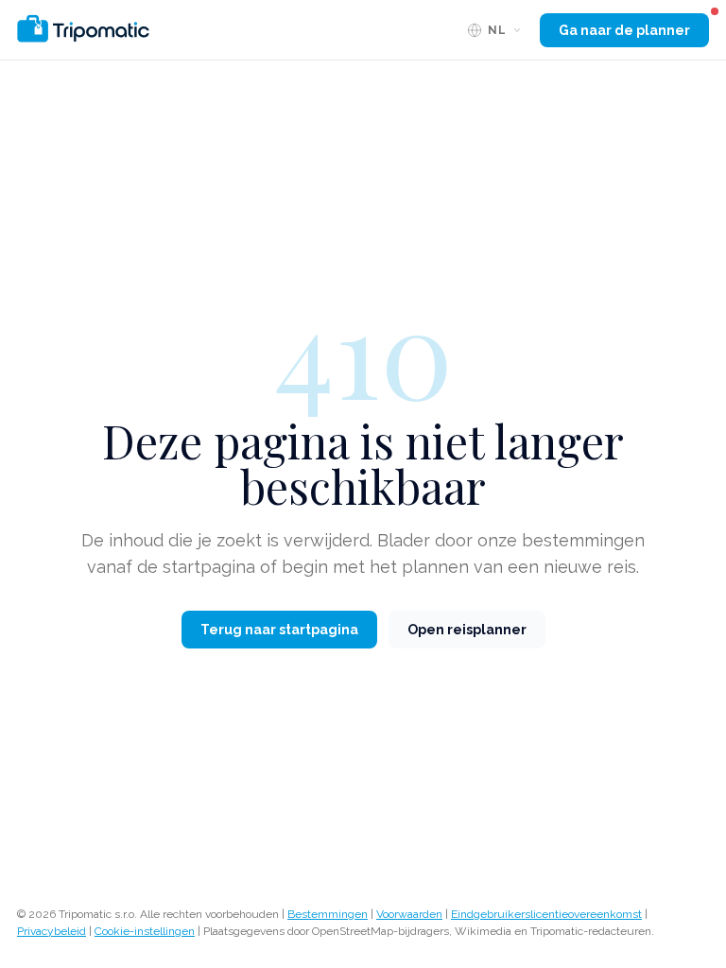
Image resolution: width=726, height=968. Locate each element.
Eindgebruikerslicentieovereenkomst (546, 914)
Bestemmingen (327, 914)
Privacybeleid (51, 931)
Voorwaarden (409, 914)
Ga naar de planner (624, 30)
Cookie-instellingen (145, 931)
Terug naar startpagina (279, 629)
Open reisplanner (467, 629)
